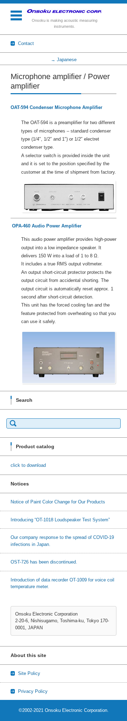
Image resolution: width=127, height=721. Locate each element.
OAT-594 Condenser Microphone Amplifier (56, 107)
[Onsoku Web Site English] (64, 11)
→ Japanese (64, 59)
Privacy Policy (33, 691)
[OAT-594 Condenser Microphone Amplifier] (68, 196)
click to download (28, 465)
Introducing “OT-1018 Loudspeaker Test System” (60, 519)
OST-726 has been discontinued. (44, 562)
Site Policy (29, 673)
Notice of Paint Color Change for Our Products (58, 501)
